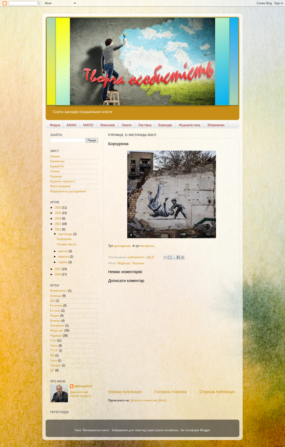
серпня (63, 262)
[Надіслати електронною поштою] (165, 257)
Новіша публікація (125, 392)
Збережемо (215, 125)
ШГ (52, 370)
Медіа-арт (123, 263)
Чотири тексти (66, 244)
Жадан (54, 315)
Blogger (205, 430)
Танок (54, 345)
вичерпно (147, 246)
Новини (55, 156)
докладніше (122, 246)
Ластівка (144, 125)
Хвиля (126, 125)
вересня (64, 256)
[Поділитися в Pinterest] (182, 257)
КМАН (71, 125)
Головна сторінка (171, 392)
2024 (58, 218)
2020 (58, 274)
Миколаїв (107, 125)
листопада (65, 234)
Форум (55, 125)
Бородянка (64, 239)
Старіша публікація (217, 392)
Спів (53, 340)
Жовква (55, 320)
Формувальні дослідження (68, 191)
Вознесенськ (58, 290)
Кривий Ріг (57, 166)
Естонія (55, 310)
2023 (58, 224)
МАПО (88, 125)
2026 (58, 207)
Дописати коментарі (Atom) (148, 400)
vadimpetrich (83, 386)
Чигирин (55, 365)
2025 (58, 213)
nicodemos (172, 430)
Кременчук (57, 161)
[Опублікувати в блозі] (170, 257)
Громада (55, 295)
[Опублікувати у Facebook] (178, 257)
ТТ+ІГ (54, 350)
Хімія (53, 360)
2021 (58, 269)
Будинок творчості (62, 181)
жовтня (63, 251)
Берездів (165, 125)
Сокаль (55, 171)
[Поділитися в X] (174, 257)
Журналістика (189, 125)
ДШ (52, 300)
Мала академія (60, 186)
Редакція (138, 263)
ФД (52, 355)
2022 (58, 229)
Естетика (56, 305)
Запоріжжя (57, 325)
